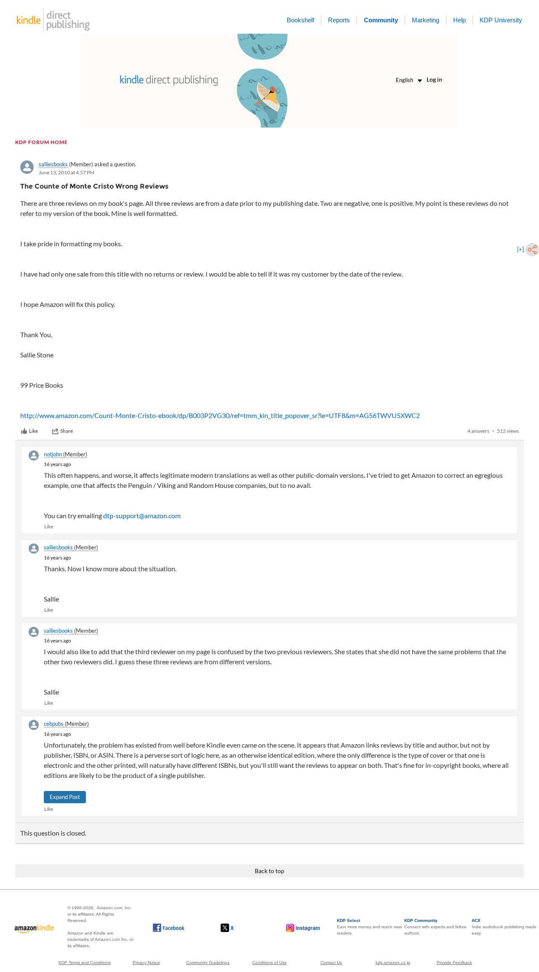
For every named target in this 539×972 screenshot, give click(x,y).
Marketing (425, 20)
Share (66, 431)
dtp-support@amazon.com (142, 515)
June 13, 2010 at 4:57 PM (66, 172)
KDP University (501, 20)
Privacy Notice (146, 962)
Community (381, 20)
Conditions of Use (269, 962)
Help (459, 20)
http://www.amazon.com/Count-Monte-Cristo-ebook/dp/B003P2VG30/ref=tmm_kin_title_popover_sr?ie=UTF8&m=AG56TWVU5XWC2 (220, 415)
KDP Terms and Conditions (85, 962)
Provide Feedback (454, 962)
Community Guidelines (207, 962)
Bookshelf (300, 20)
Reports (339, 20)
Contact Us (331, 962)
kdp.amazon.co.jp (393, 962)
